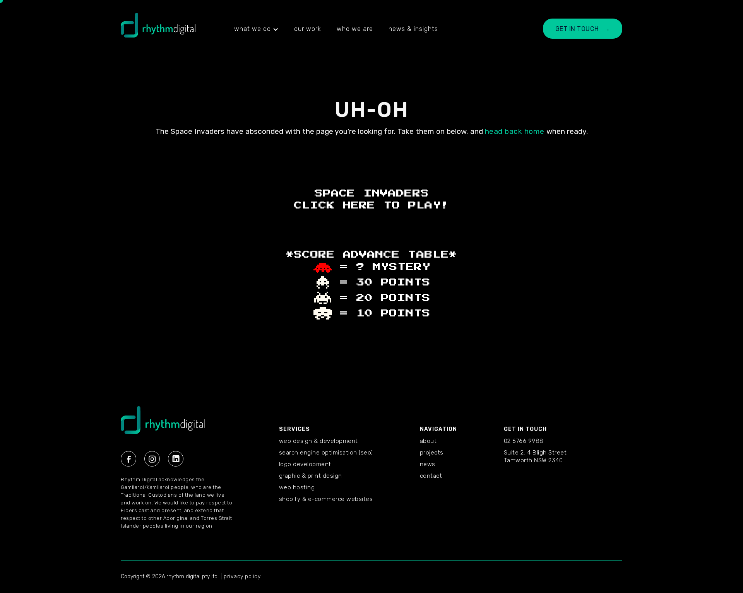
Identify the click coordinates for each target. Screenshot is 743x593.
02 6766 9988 (524, 440)
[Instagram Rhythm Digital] (152, 459)
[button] (256, 29)
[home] (158, 29)
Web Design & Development (318, 440)
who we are (355, 28)
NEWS (427, 464)
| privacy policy (240, 576)
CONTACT (431, 475)
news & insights (413, 28)
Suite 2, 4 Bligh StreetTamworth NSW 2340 (535, 456)
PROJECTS (431, 452)
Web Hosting (297, 487)
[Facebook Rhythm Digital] (128, 459)
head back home (514, 131)
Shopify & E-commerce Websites (326, 499)
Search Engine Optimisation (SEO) (326, 452)
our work (307, 28)
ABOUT (428, 440)
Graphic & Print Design (310, 475)
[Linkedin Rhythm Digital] (175, 459)
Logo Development (305, 464)
